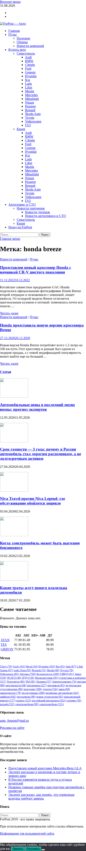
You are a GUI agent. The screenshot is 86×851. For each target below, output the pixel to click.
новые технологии (49, 696)
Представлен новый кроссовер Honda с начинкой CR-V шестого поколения (35, 269)
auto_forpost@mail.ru (14, 720)
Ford (28, 68)
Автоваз (28, 674)
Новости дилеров (37, 212)
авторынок (37, 685)
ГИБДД (67, 674)
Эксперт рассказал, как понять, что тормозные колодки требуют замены (41, 796)
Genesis (30, 72)
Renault (30, 110)
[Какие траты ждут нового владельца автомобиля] (14, 579)
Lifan (28, 87)
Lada (28, 83)
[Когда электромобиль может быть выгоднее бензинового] (14, 535)
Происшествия (46, 677)
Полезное (23, 38)
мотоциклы (26, 696)
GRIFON (7, 649)
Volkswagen (33, 121)
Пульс (12, 34)
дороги (50, 689)
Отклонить (33, 848)
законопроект (10, 692)
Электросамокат (64, 681)
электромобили (26, 704)
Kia (27, 80)
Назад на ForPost (20, 227)
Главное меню (10, 239)
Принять (18, 848)
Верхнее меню (10, 2)
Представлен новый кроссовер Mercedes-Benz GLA (45, 768)
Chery (6, 666)
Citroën (30, 65)
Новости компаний (30, 46)
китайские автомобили (62, 692)
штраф (7, 704)
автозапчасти (15, 685)
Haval (32, 666)
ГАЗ (28, 125)
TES (4, 644)
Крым (21, 129)
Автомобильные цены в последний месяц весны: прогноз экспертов (37, 407)
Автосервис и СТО (22, 204)
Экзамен (43, 681)
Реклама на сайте (12, 727)
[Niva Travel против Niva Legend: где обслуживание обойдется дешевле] (14, 490)
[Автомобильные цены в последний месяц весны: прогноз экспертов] (14, 396)
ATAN (5, 640)
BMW (29, 61)
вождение (33, 689)
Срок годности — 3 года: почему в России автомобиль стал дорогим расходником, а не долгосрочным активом (40, 454)
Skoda (53, 670)
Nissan (29, 102)
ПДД (28, 677)
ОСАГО (14, 677)
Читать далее (9, 313)
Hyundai (31, 76)
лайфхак (8, 696)
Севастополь (26, 53)
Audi (28, 57)
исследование (33, 692)
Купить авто (17, 49)
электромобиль (51, 704)
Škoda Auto (33, 114)
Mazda (29, 91)
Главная (14, 31)
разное (23, 700)
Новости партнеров (31, 208)
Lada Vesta (22, 670)
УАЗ (30, 681)
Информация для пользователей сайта (27, 833)
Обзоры (22, 42)
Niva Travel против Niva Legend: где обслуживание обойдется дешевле (32, 500)
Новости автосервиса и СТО (45, 216)
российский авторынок (49, 700)
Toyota (29, 117)
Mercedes (31, 95)
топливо (73, 700)
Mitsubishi (32, 99)
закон (64, 689)
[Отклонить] (43, 849)
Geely (19, 666)
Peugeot (30, 106)
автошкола (56, 685)
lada (71, 666)
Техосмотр (16, 681)
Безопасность (48, 674)
